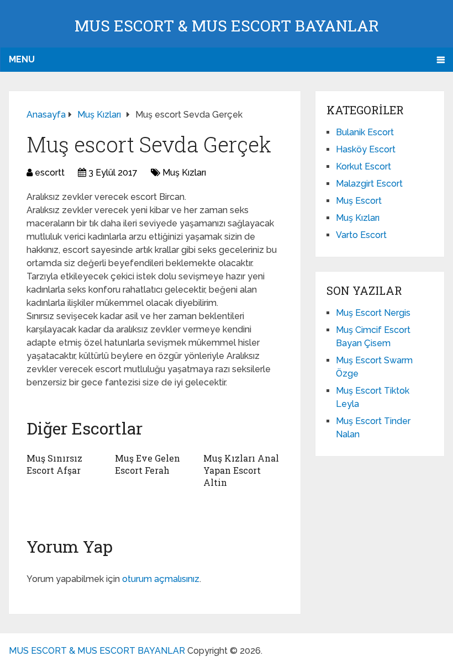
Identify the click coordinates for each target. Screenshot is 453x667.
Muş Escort (359, 200)
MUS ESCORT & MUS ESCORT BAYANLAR (227, 25)
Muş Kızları (184, 172)
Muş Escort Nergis (373, 313)
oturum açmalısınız (160, 579)
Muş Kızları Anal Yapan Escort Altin (241, 470)
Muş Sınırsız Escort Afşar (54, 464)
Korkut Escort (363, 166)
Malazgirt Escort (369, 183)
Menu (22, 59)
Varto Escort (361, 235)
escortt (50, 172)
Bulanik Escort (365, 132)
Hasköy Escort (366, 149)
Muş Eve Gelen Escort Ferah (147, 464)
